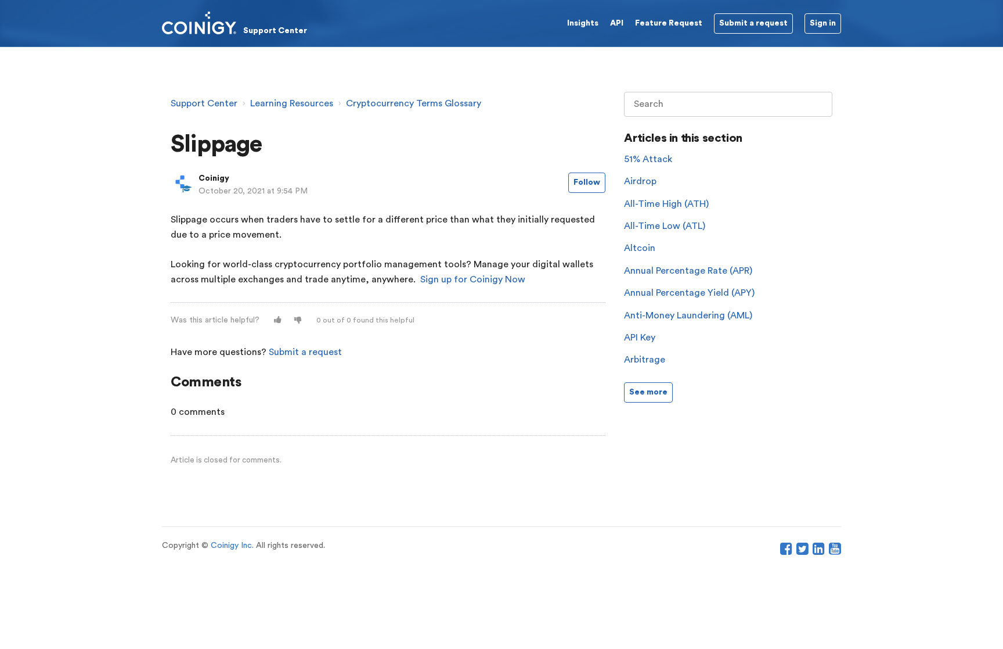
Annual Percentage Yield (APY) (689, 292)
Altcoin (639, 248)
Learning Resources (291, 103)
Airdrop (640, 181)
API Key (639, 337)
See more (648, 392)
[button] (278, 320)
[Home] (234, 23)
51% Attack (648, 159)
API (616, 23)
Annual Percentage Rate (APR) (688, 270)
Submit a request (305, 352)
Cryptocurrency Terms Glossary (413, 103)
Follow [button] (586, 182)
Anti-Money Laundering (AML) (688, 315)
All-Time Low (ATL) (664, 226)
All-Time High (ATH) (666, 204)
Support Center (204, 103)
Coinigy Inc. (232, 546)
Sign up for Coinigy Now (472, 279)
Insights (582, 23)
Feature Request (668, 23)
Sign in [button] (823, 23)
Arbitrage (644, 359)
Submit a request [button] (753, 23)
